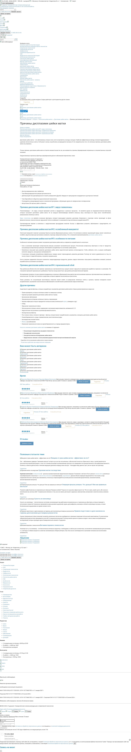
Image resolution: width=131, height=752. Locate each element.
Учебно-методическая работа (11, 616)
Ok (75, 743)
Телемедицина (7, 635)
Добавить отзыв (26, 443)
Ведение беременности (26, 84)
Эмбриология (24, 51)
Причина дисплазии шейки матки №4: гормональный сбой (36, 133)
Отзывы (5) (78, 425)
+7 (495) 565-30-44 (5, 11)
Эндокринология (25, 93)
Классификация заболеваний (28, 60)
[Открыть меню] (2, 35)
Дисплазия (23, 357)
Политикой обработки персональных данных (56, 742)
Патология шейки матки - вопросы (30, 80)
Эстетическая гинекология (27, 57)
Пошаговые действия (26, 83)
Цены (1, 23)
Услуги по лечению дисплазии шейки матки (32, 327)
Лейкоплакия (24, 64)
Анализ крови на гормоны (27, 87)
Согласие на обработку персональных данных (29, 726)
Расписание (6, 628)
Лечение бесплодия (8, 565)
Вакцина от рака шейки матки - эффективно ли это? (70, 458)
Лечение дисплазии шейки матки (29, 74)
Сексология (23, 96)
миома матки (99, 473)
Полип (22, 360)
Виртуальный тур (8, 598)
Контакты (8, 31)
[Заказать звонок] (1, 37)
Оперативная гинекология (27, 48)
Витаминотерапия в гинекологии (52, 525)
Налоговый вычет (8, 610)
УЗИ (21, 54)
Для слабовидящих (7, 3)
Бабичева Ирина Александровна (49, 422)
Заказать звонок (16, 11)
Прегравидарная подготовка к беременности (33, 86)
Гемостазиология (25, 92)
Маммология (23, 90)
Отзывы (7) (37, 412)
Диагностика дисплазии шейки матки (30, 72)
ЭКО (4, 567)
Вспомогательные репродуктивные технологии (33, 46)
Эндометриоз (24, 75)
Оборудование (7, 600)
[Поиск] (4, 37)
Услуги (2, 20)
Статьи (5, 631)
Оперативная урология (26, 49)
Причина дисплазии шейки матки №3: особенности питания (37, 132)
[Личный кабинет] (1, 16)
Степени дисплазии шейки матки (29, 67)
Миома (22, 81)
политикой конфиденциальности (40, 175)
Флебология (23, 95)
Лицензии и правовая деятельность (13, 612)
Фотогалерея (6, 596)
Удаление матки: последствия (50, 470)
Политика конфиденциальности (16, 709)
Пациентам (3, 27)
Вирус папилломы (25, 218)
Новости (5, 602)
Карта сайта (3, 709)
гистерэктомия (37, 473)
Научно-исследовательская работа (13, 614)
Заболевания (6, 633)
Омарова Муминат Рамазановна (49, 406)
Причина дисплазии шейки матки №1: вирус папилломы (36, 129)
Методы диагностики (26, 61)
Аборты (24, 321)
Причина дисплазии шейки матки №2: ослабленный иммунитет (38, 130)
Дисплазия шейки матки (27, 66)
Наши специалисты (25, 136)
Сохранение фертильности (27, 52)
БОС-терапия (23, 89)
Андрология (6, 571)
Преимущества (7, 594)
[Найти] (15, 10)
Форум (5, 629)
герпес (65, 301)
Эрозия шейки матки (26, 78)
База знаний (3, 29)
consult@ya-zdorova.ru (17, 554)
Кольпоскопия (24, 372)
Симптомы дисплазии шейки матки (30, 70)
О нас (1, 18)
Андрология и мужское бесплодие (30, 55)
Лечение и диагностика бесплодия (30, 45)
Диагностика (3, 22)
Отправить (4, 728)
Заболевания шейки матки (27, 63)
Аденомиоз (23, 77)
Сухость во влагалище (42, 499)
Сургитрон (23, 369)
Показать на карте (5, 552)
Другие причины (24, 135)
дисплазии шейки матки (95, 235)
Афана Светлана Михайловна (46, 393)
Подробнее (27, 102)
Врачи (1, 25)
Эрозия (22, 351)
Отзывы (2, 31)
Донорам (5, 637)
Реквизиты (6, 604)
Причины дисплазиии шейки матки (30, 69)
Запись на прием (5, 13)
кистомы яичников (46, 475)
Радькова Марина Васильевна (47, 379)
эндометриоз (66, 475)
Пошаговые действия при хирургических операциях (36, 342)
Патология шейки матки (27, 58)
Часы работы (26, 384)
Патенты (5, 618)
